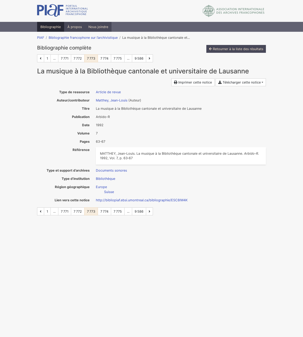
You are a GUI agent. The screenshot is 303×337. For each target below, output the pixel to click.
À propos (74, 27)
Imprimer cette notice (194, 82)
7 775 (118, 58)
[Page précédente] (40, 58)
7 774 (104, 58)
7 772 (78, 58)
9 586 (139, 58)
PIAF (40, 37)
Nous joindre (98, 27)
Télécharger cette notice (241, 82)
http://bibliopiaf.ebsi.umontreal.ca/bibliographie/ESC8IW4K (142, 200)
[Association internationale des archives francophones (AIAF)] (233, 11)
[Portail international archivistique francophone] (62, 11)
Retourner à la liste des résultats (237, 49)
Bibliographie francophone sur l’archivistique (83, 37)
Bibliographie (50, 27)
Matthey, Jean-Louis (111, 100)
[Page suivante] (149, 58)
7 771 (64, 58)
